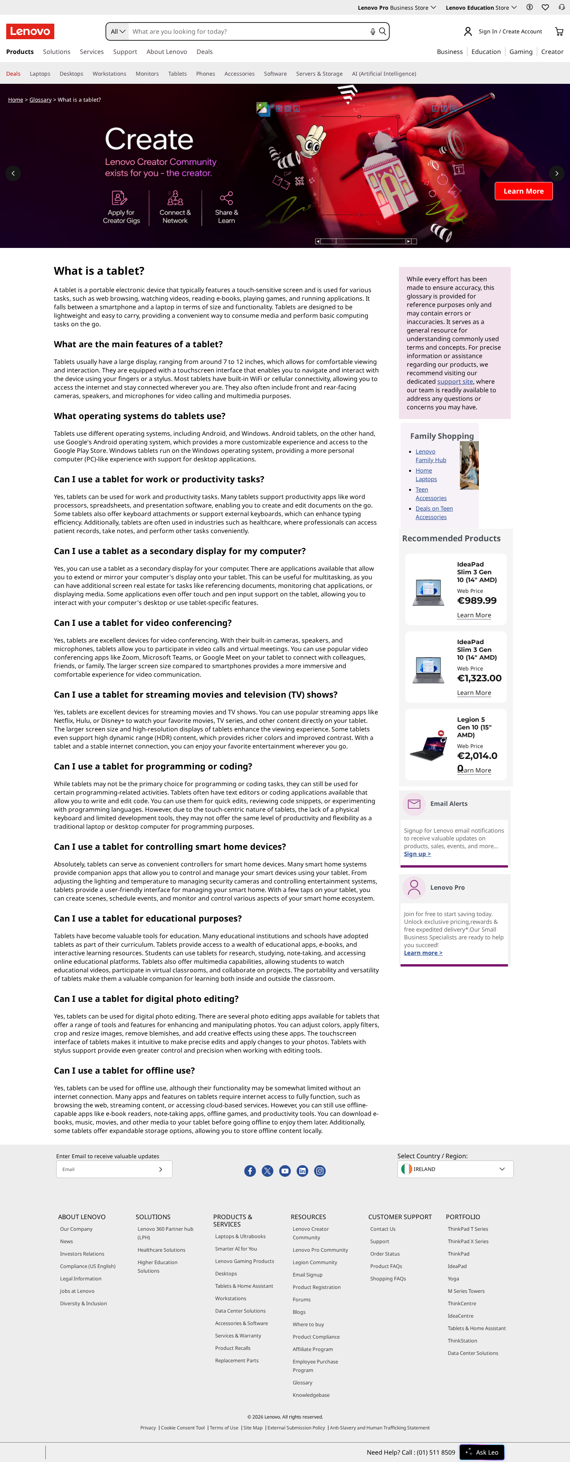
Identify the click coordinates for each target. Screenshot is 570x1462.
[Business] (465, 51)
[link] (562, 9)
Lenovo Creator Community (311, 1233)
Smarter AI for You (236, 1248)
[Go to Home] (30, 31)
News (66, 1241)
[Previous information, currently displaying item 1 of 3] (13, 173)
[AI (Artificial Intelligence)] (419, 73)
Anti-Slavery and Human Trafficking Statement (380, 1427)
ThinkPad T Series (468, 1228)
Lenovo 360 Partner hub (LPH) (165, 1233)
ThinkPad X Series (468, 1241)
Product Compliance (316, 1336)
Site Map (253, 1427)
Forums (302, 1299)
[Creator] (566, 51)
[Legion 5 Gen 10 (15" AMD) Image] (428, 748)
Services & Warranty (238, 1335)
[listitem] (456, 589)
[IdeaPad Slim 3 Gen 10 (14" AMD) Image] (428, 592)
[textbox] (456, 1169)
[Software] (290, 73)
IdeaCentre (460, 1315)
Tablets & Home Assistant (244, 1285)
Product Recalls (232, 1347)
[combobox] (117, 31)
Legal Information (81, 1278)
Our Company (76, 1228)
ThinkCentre (462, 1303)
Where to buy (308, 1324)
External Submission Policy (296, 1427)
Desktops (226, 1273)
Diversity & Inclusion (83, 1303)
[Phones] (218, 73)
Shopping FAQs (388, 1278)
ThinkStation (462, 1340)
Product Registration (317, 1287)
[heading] (480, 572)
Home (15, 99)
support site (455, 381)
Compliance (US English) (88, 1266)
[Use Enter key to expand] (546, 32)
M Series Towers (466, 1290)
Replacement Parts (237, 1360)
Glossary (40, 99)
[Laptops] (53, 73)
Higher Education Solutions (158, 1266)
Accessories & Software (241, 1323)
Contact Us (383, 1228)
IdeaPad (457, 1266)
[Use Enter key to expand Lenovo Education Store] (514, 7)
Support (379, 1241)
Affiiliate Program (313, 1349)
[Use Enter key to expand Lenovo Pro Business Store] (433, 7)
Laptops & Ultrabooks (240, 1236)
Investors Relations (82, 1253)
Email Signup (308, 1274)
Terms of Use (224, 1427)
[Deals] (23, 73)
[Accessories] (258, 73)
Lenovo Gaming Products (244, 1261)
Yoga (453, 1278)
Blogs (299, 1311)
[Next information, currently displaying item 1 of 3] (557, 173)
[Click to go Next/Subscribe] (160, 1169)
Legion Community (315, 1262)
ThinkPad (459, 1253)
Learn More (474, 615)
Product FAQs (386, 1266)
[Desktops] (86, 73)
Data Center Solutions (240, 1310)
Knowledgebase (311, 1394)
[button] (530, 7)
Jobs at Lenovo (77, 1290)
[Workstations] (129, 73)
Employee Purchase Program (315, 1366)
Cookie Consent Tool (183, 1427)
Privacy (148, 1427)
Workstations (230, 1298)
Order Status (385, 1253)
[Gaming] (535, 51)
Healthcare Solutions (161, 1249)
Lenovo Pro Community (320, 1249)
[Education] (503, 51)
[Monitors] (162, 73)
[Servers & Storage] (346, 73)
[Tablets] (190, 73)
